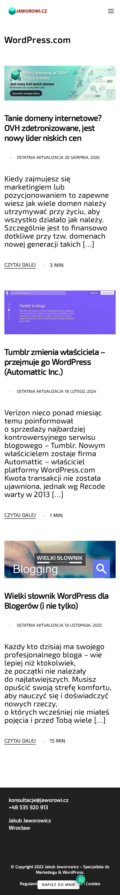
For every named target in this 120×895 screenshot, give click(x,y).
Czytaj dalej (20, 264)
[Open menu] (111, 11)
